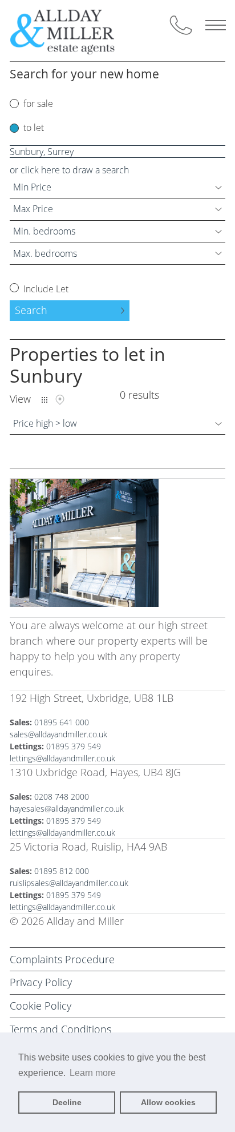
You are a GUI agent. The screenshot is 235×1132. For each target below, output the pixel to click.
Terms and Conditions (60, 1029)
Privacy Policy (41, 982)
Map (60, 400)
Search (31, 310)
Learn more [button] (93, 1073)
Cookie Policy (40, 1005)
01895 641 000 (61, 722)
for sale (38, 103)
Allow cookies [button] (168, 1102)
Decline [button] (67, 1102)
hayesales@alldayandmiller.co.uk (67, 808)
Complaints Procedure (62, 959)
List (44, 400)
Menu (215, 25)
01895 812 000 (61, 870)
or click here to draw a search (69, 170)
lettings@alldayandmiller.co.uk (62, 758)
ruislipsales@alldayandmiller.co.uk (69, 882)
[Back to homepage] (72, 30)
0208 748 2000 (61, 796)
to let (33, 127)
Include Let (44, 289)
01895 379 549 (73, 746)
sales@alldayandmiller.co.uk (58, 734)
